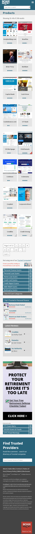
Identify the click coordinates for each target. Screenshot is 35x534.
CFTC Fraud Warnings (11, 433)
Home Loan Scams (11, 277)
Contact (19, 469)
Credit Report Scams (11, 283)
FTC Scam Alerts (10, 426)
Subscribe (11, 469)
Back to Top (26, 531)
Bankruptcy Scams (10, 290)
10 (16, 250)
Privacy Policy (11, 471)
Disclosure (26, 471)
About (5, 469)
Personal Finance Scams (12, 270)
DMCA (19, 471)
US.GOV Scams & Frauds (12, 429)
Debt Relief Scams (10, 287)
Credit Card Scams (10, 280)
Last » (6, 254)
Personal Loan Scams (11, 273)
